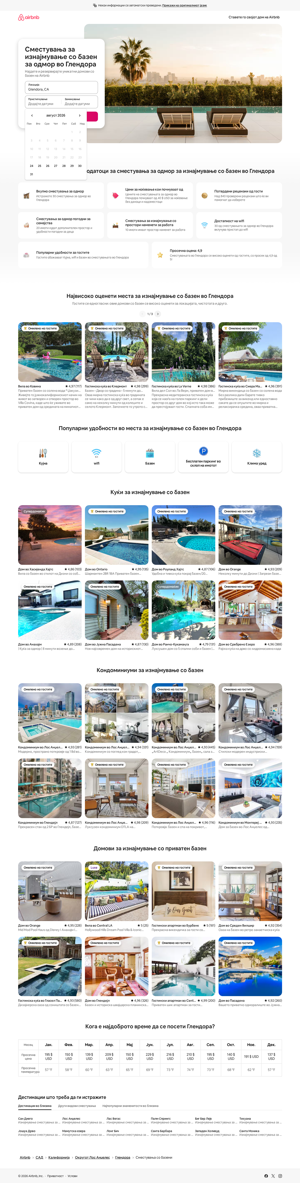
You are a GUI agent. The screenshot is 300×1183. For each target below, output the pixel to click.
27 (55, 166)
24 (31, 166)
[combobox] (61, 89)
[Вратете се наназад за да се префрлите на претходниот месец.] (32, 115)
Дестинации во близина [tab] (35, 1106)
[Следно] (157, 314)
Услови (72, 1176)
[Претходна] (142, 314)
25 (39, 166)
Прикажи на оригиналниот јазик (184, 5)
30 (80, 166)
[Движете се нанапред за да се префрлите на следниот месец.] (79, 115)
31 (31, 174)
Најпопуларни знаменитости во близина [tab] (130, 1106)
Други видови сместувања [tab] (77, 1106)
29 (72, 166)
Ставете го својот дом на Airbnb (254, 17)
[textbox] (43, 103)
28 (64, 166)
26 (47, 166)
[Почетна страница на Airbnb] (28, 17)
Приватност (55, 1176)
